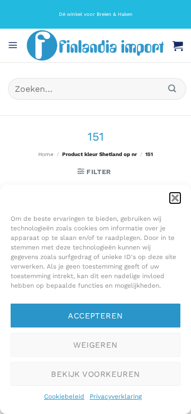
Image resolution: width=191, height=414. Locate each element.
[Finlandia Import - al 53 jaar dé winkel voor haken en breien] (95, 45)
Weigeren (95, 345)
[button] (175, 198)
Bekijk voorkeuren (95, 374)
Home (46, 154)
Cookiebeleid (64, 396)
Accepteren (95, 316)
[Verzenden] (172, 89)
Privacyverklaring (116, 396)
